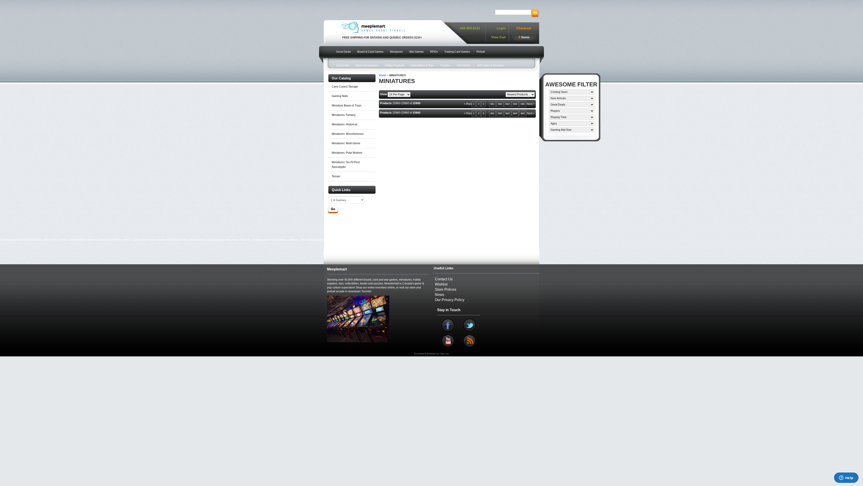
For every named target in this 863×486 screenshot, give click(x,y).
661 (492, 104)
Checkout (523, 28)
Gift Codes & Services (490, 65)
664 (515, 104)
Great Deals (343, 51)
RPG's (434, 51)
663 (507, 104)
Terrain (336, 176)
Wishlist (441, 284)
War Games (416, 51)
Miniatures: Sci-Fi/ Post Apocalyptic (346, 165)
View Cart (498, 37)
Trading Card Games (457, 51)
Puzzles (445, 65)
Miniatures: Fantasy (344, 115)
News (439, 295)
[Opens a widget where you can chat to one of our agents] (846, 478)
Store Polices (445, 289)
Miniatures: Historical (344, 124)
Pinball (480, 51)
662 (500, 104)
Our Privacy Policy (449, 300)
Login (501, 28)
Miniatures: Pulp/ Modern (347, 152)
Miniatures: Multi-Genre (346, 143)
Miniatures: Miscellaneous (348, 133)
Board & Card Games (370, 51)
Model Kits (342, 65)
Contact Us (444, 279)
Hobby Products (394, 65)
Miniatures (396, 51)
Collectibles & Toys (422, 65)
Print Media (464, 65)
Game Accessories (367, 65)
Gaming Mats (340, 96)
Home (382, 75)
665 (523, 104)
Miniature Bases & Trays (346, 105)
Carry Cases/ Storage (345, 86)
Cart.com (444, 353)
